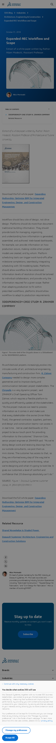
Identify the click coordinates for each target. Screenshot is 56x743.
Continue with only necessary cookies (19, 684)
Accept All (10, 738)
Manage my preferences (16, 730)
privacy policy (46, 721)
